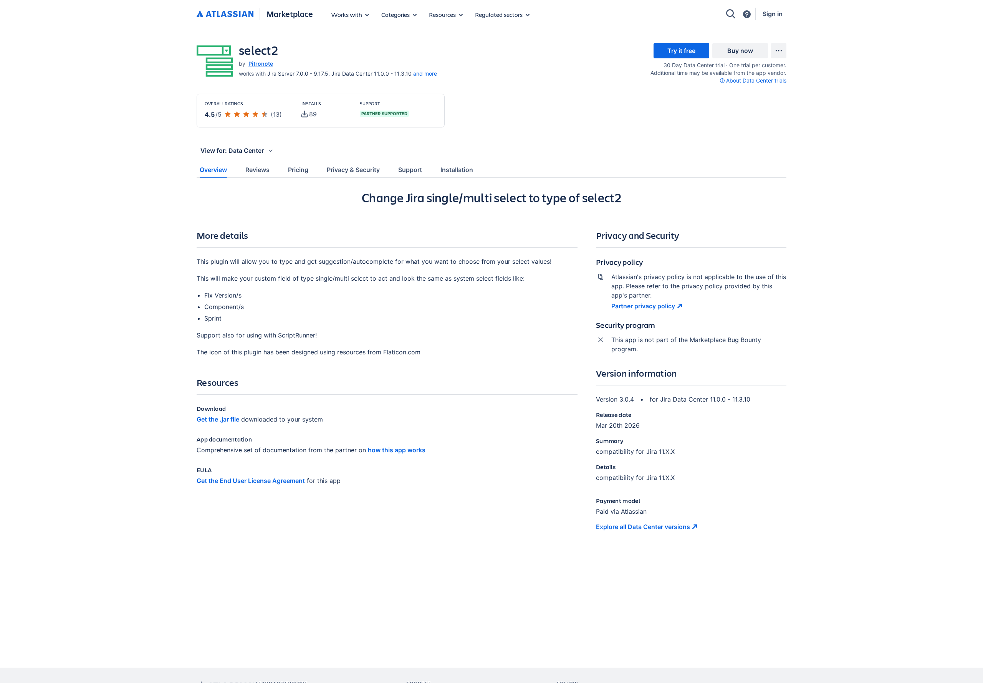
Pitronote (260, 63)
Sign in (773, 14)
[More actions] (778, 50)
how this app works (396, 450)
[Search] (730, 13)
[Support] (746, 14)
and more (425, 73)
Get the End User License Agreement (251, 481)
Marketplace (289, 13)
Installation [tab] (456, 170)
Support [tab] (410, 170)
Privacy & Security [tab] (353, 170)
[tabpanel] (491, 367)
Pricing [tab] (298, 170)
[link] (681, 50)
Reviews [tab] (257, 170)
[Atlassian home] (225, 14)
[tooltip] (753, 80)
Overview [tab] (213, 170)
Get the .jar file (218, 419)
